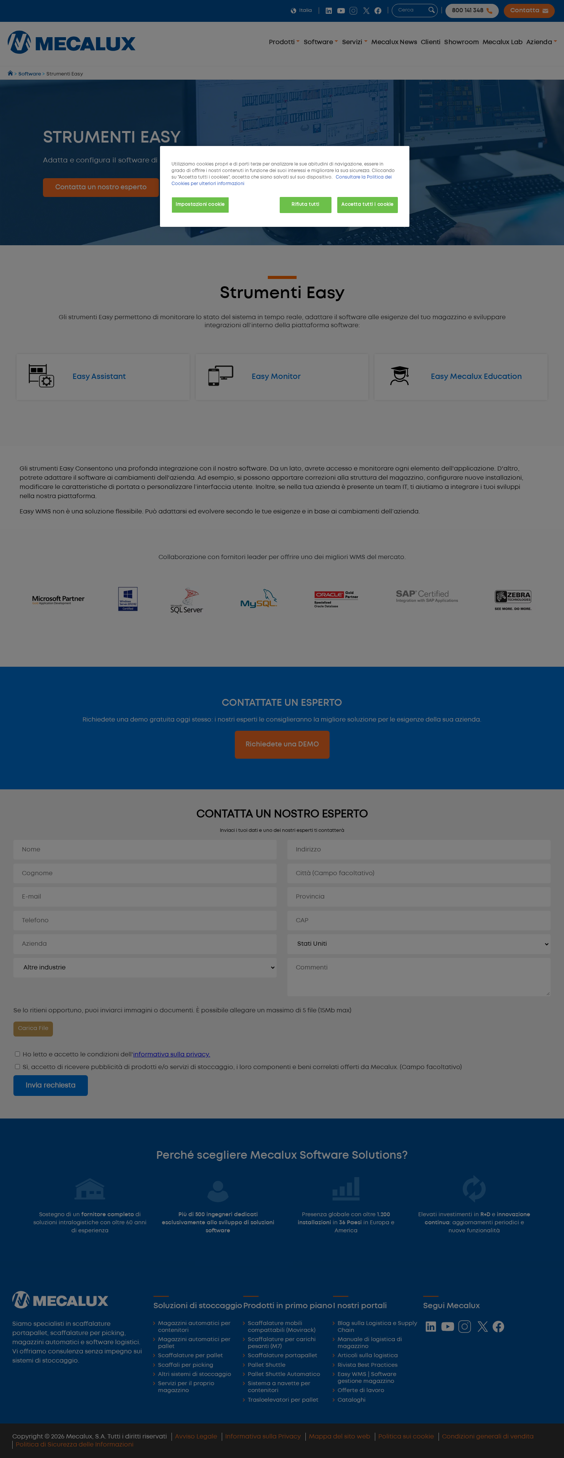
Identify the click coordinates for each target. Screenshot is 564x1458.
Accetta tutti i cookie (367, 205)
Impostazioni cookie (200, 205)
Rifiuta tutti (305, 205)
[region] (284, 186)
